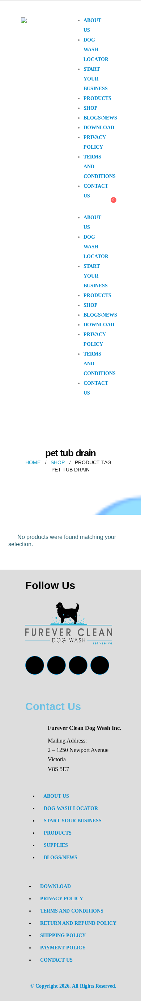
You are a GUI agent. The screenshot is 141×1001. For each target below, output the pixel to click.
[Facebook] (34, 665)
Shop (91, 108)
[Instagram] (78, 665)
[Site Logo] (45, 29)
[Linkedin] (99, 665)
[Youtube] (56, 665)
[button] (83, 209)
